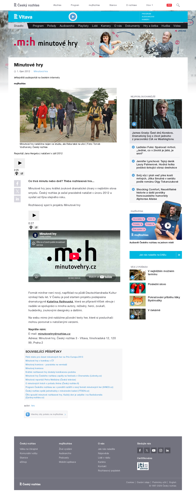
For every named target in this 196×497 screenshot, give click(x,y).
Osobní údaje (143, 482)
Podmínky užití (159, 482)
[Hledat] (178, 5)
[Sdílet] (21, 174)
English (172, 482)
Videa (177, 25)
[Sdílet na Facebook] (17, 183)
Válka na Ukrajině (29, 449)
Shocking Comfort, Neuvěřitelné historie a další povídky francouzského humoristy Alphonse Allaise (156, 194)
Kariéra (101, 462)
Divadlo (18, 25)
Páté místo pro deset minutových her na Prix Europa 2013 (54, 357)
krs (33, 405)
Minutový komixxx (35, 368)
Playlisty (83, 25)
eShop (23, 462)
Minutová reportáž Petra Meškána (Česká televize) (51, 380)
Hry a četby (137, 219)
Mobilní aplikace (67, 462)
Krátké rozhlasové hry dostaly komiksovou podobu (51, 372)
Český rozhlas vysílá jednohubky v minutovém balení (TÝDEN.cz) (57, 391)
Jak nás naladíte (106, 449)
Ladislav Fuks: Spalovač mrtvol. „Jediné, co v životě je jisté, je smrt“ (156, 150)
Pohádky (136, 224)
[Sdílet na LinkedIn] (17, 199)
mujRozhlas (94, 5)
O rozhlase (131, 5)
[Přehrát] (19, 163)
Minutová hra (41, 71)
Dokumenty (132, 25)
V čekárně (154, 310)
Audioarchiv (148, 17)
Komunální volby (28, 453)
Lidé (95, 25)
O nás (118, 25)
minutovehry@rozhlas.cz (54, 333)
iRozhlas (57, 5)
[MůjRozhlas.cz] (20, 84)
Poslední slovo (157, 284)
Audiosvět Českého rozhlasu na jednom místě (152, 242)
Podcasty (64, 457)
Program (75, 5)
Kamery (145, 20)
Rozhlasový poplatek (109, 470)
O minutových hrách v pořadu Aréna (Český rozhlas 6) (52, 383)
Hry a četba (150, 25)
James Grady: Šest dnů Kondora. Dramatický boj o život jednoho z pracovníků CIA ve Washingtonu (153, 136)
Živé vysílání (137, 229)
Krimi (150, 219)
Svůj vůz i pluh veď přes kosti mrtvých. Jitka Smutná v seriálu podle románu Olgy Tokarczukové (157, 178)
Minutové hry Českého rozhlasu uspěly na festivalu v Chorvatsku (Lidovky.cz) (64, 376)
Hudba (166, 25)
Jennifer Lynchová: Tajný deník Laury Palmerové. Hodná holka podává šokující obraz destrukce (156, 164)
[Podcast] (16, 174)
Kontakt (102, 466)
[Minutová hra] (98, 43)
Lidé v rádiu (104, 457)
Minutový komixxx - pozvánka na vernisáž (46, 364)
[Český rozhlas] (26, 5)
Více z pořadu (139, 267)
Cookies (130, 482)
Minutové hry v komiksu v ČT (40, 361)
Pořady (51, 25)
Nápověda (103, 453)
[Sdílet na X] (17, 191)
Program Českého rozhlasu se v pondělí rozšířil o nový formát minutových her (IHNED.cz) (69, 387)
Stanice (113, 5)
